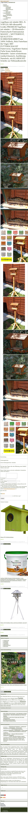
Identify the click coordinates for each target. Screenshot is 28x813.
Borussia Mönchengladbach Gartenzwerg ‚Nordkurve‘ (13, 734)
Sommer (2, 704)
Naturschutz (8, 701)
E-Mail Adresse (4, 481)
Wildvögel (5, 705)
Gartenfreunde (4, 699)
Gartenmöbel (5, 5)
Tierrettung (15, 704)
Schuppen (12, 703)
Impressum (3, 804)
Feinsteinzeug (3, 698)
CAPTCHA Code (16, 496)
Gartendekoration (6, 12)
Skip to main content (5, 1)
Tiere (12, 704)
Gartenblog (5, 18)
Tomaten (18, 704)
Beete (9, 696)
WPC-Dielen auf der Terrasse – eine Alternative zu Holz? (15, 713)
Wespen (24, 704)
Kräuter (2, 701)
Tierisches (5, 16)
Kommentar (3, 478)
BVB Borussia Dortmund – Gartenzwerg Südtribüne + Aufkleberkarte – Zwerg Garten (14, 727)
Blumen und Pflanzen (7, 15)
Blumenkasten (14, 696)
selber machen (18, 703)
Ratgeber (6, 703)
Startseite (5, 4)
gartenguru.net (7, 807)
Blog (11, 696)
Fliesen (6, 698)
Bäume (21, 696)
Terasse (8, 704)
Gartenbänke (8, 7)
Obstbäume (15, 701)
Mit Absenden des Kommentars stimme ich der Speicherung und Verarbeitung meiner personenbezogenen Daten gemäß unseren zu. (14, 487)
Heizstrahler (8, 8)
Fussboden (8, 698)
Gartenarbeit (5, 10)
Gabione (16, 698)
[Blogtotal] (3, 797)
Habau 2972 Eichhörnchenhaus (7, 537)
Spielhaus (4, 704)
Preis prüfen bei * (4, 67)
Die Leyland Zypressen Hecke (9, 721)
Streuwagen (8, 11)
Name (2, 479)
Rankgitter (2, 703)
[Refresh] (3, 493)
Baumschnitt (5, 696)
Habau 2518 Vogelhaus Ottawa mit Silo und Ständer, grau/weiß (14, 622)
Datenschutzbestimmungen (9, 488)
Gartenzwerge (9, 14)
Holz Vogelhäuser (8, 71)
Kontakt (2, 803)
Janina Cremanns (6, 733)
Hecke (13, 699)
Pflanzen (23, 701)
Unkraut (21, 704)
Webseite (2, 482)
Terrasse (10, 704)
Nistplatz (11, 701)
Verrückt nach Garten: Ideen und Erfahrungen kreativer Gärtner (14, 684)
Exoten (23, 696)
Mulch (4, 701)
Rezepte (10, 703)
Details (2, 544)
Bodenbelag (18, 696)
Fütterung (12, 698)
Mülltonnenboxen (9, 9)
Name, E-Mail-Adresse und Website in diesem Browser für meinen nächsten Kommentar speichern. (13, 484)
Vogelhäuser (8, 17)
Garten (20, 698)
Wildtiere (2, 705)
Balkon (2, 696)
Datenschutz (3, 805)
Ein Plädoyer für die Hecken (9, 719)
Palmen (18, 701)
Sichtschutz (23, 703)
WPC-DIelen (9, 705)
